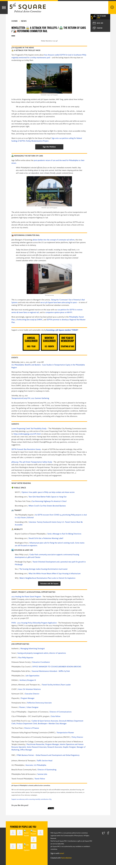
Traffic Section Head (44, 761)
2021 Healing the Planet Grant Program (26, 596)
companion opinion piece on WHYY (58, 312)
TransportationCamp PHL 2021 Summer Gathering (30, 398)
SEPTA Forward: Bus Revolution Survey (26, 449)
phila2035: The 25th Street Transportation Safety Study (31, 462)
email (62, 853)
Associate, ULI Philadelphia (36, 765)
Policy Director (77, 737)
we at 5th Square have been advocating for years (58, 302)
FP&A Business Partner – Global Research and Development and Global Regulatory (48, 755)
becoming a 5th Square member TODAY (62, 330)
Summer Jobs (42, 774)
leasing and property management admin (32, 653)
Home (14, 21)
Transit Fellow (40, 779)
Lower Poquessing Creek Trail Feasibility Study (28, 428)
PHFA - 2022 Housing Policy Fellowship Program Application (34, 623)
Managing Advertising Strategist (33, 648)
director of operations (57, 653)
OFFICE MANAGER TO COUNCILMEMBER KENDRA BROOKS (56, 667)
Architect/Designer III (28, 680)
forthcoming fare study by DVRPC (30, 320)
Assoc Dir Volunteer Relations (29, 689)
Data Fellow (55, 716)
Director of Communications (60, 712)
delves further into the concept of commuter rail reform (54, 240)
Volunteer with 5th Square (49, 583)
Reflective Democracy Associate (39, 703)
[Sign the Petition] (49, 146)
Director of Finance (31, 728)
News (24, 21)
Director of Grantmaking (47, 770)
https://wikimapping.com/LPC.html (27, 434)
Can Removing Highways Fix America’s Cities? (49, 501)
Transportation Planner (65, 732)
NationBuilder (66, 858)
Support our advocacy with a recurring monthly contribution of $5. (31, 799)
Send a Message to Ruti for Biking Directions (64, 534)
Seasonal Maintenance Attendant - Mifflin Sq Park (51, 671)
